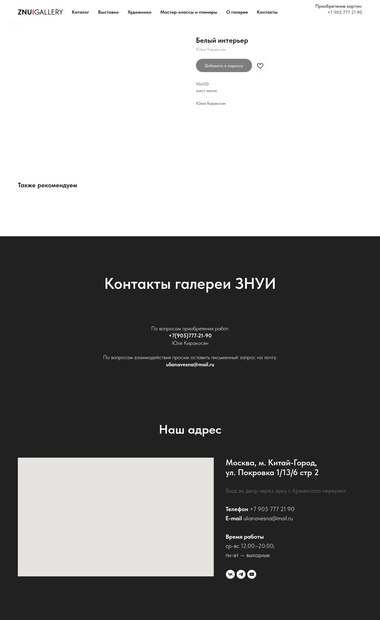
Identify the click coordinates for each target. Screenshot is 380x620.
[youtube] (251, 574)
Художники (139, 12)
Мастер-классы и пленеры (188, 12)
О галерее (237, 12)
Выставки (108, 12)
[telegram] (241, 574)
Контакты (267, 12)
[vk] (230, 574)
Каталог (80, 12)
